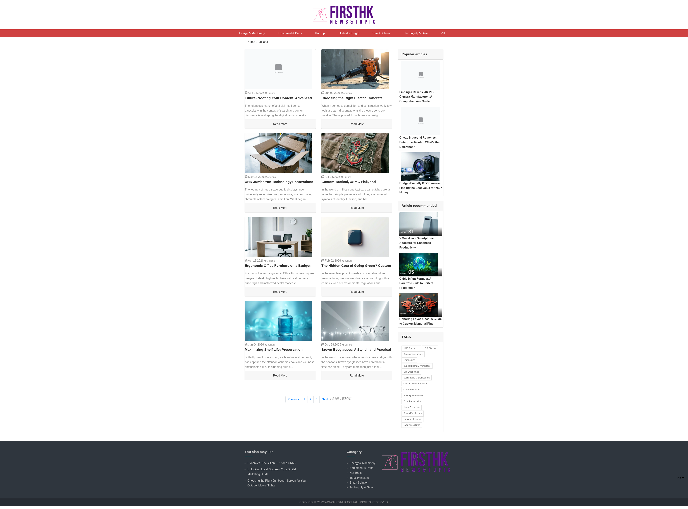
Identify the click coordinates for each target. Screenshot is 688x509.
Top (679, 477)
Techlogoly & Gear (416, 33)
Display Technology (413, 354)
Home (251, 41)
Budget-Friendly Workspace (417, 366)
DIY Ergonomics (411, 372)
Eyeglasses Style (411, 425)
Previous (293, 399)
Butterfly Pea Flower (413, 395)
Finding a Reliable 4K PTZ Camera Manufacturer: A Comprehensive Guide (416, 97)
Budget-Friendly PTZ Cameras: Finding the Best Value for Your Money (420, 188)
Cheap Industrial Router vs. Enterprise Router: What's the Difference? (419, 142)
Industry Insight (349, 33)
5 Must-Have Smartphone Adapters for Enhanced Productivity (416, 243)
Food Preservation (412, 401)
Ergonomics (409, 360)
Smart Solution (381, 33)
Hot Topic (321, 33)
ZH (443, 33)
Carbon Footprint (411, 389)
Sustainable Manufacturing (416, 378)
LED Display (430, 348)
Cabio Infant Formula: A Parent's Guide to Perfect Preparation (416, 283)
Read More (280, 124)
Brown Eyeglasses (412, 413)
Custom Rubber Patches (415, 383)
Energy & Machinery (252, 33)
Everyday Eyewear (412, 419)
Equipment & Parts (290, 33)
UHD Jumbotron (411, 348)
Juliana (263, 41)
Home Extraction (411, 407)
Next (325, 399)
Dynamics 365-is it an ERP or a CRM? (271, 463)
